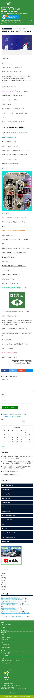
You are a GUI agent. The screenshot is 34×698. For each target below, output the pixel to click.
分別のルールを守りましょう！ (9, 603)
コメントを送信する (10, 407)
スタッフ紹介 (5, 640)
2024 (2, 578)
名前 (3, 394)
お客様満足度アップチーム (10, 515)
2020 (2, 587)
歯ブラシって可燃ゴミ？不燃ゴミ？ (10, 598)
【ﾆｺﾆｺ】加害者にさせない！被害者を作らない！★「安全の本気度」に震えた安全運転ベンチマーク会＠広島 (18, 462)
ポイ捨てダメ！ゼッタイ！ (8, 608)
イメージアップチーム (8, 519)
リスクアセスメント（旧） (10, 532)
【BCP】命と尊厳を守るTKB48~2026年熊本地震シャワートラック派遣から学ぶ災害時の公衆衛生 (17, 467)
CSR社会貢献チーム (8, 494)
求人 (2, 658)
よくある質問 (6, 653)
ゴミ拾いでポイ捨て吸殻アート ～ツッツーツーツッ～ (16, 604)
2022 (2, 582)
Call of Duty (16, 361)
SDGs (21, 361)
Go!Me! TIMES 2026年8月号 (10, 471)
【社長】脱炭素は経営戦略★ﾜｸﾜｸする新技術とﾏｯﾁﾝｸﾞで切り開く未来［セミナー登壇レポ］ (18, 457)
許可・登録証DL (6, 647)
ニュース (5, 528)
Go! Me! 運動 (6, 498)
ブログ (3, 642)
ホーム (5, 622)
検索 (2, 419)
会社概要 (5, 632)
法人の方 (4, 630)
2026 (2, 573)
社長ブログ (6, 541)
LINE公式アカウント (7, 624)
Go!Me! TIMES (7, 502)
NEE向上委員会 (10, 26)
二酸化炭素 (28, 361)
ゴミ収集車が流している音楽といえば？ (11, 601)
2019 (2, 589)
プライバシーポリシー (7, 663)
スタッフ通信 (6, 524)
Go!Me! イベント (7, 507)
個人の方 (4, 627)
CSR (3, 634)
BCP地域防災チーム (8, 485)
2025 (2, 575)
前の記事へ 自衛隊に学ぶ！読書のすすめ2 (14, 414)
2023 (2, 580)
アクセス (4, 650)
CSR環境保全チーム (18, 26)
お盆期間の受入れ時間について (11, 474)
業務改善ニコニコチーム (9, 537)
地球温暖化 (17, 363)
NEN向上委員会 (6, 637)
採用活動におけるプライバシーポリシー (12, 660)
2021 (2, 584)
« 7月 (3, 446)
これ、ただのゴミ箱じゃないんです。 (11, 611)
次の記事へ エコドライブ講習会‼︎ (11, 416)
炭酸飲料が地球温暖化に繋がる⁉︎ (9, 609)
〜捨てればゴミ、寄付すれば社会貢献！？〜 (13, 616)
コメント (5, 379)
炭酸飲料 (24, 363)
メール (4, 400)
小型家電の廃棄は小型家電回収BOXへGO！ (12, 599)
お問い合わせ (13, 693)
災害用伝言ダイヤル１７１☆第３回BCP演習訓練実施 (15, 613)
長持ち (29, 363)
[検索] (23, 421)
